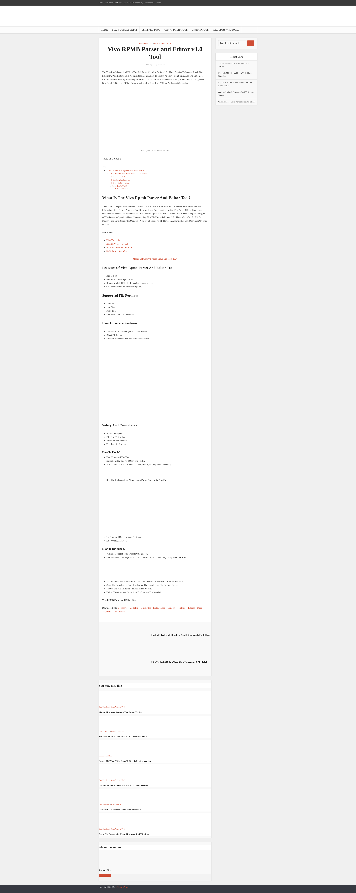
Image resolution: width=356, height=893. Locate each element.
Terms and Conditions (152, 3)
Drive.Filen (145, 608)
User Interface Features (121, 180)
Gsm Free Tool (151, 30)
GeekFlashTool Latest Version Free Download (120, 810)
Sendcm (171, 608)
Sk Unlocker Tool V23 (116, 251)
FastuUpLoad (159, 608)
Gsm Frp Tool (200, 30)
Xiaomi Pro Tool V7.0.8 (117, 244)
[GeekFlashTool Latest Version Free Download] (109, 795)
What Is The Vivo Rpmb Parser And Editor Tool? (127, 170)
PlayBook (107, 611)
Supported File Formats (121, 177)
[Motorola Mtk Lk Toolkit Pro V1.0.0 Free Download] (109, 722)
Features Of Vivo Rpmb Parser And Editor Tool (130, 174)
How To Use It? (122, 186)
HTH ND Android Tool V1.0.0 (120, 247)
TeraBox (181, 608)
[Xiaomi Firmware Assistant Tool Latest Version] (109, 698)
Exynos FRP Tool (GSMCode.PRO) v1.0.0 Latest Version (125, 761)
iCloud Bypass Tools (226, 30)
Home (101, 3)
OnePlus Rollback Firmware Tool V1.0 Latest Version (123, 785)
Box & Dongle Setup (124, 30)
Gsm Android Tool (176, 30)
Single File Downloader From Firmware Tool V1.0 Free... (125, 834)
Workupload (119, 611)
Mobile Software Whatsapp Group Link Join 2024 (155, 259)
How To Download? (123, 189)
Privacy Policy (137, 3)
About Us (127, 3)
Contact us (118, 3)
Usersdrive (122, 608)
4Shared (191, 608)
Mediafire (134, 608)
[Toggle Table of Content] (104, 167)
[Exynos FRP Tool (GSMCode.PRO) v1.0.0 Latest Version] (109, 747)
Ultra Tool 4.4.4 (113, 240)
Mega (199, 608)
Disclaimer (109, 3)
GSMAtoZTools (122, 887)
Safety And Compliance (121, 183)
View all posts (105, 875)
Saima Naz (162, 65)
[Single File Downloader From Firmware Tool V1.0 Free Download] (109, 820)
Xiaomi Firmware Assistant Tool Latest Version (120, 712)
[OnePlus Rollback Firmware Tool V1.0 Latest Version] (109, 771)
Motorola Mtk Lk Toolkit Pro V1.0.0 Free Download (123, 736)
